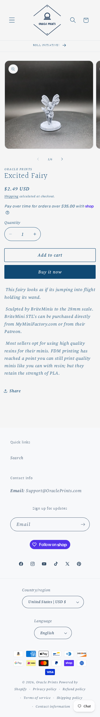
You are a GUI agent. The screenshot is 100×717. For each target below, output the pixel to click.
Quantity (12, 222)
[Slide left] (38, 159)
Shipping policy (70, 698)
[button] (11, 20)
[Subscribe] (82, 524)
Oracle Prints (47, 682)
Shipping (11, 196)
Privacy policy (45, 689)
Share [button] (15, 391)
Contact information (53, 706)
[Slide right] (62, 159)
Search (16, 457)
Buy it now (50, 272)
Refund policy (74, 689)
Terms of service (37, 698)
